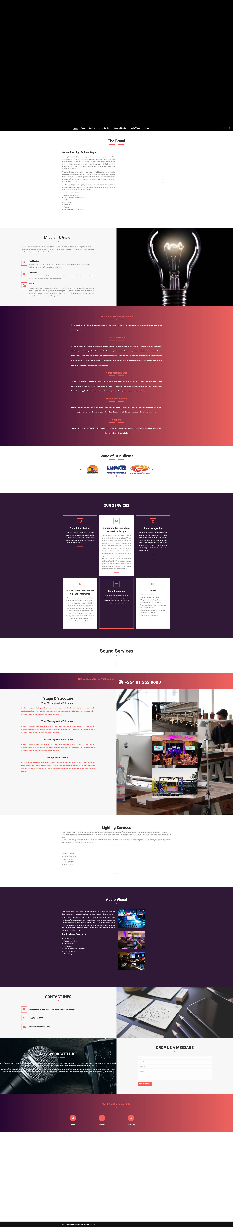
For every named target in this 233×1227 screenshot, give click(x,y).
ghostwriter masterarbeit (80, 621)
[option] (92, 469)
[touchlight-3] (163, 181)
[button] (80, 469)
